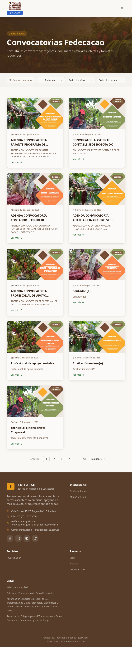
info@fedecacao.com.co (46, 529)
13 (84, 458)
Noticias (74, 563)
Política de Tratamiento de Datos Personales (30, 593)
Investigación (14, 557)
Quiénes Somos (78, 491)
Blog (72, 557)
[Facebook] (10, 538)
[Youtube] (27, 538)
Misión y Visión (78, 496)
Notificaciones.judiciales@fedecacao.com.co (34, 524)
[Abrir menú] (122, 8)
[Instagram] (18, 538)
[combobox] (51, 80)
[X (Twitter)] (35, 538)
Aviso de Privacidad (17, 587)
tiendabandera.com (74, 641)
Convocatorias (77, 569)
